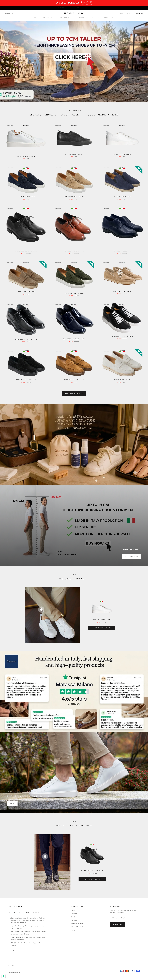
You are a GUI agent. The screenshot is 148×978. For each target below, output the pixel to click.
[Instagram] (13, 950)
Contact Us (74, 920)
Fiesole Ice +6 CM (122, 380)
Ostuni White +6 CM (122, 154)
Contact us (109, 18)
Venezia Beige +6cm (122, 291)
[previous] (6, 615)
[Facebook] (8, 950)
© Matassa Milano (15, 970)
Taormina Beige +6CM (74, 196)
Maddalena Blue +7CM (122, 251)
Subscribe (118, 924)
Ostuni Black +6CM (74, 154)
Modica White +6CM (26, 156)
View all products (74, 393)
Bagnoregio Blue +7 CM (74, 339)
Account (121, 13)
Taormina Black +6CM (26, 380)
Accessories (94, 18)
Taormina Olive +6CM (74, 293)
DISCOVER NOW (131, 556)
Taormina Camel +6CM (74, 380)
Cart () (139, 13)
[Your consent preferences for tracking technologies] (3, 976)
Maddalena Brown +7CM (74, 251)
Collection (65, 18)
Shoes (73, 910)
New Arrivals (49, 18)
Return (73, 930)
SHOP (12, 803)
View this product (101, 628)
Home (36, 18)
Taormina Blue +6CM (26, 196)
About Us (74, 914)
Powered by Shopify (14, 973)
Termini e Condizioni (77, 924)
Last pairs (79, 18)
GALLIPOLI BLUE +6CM (122, 196)
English (8, 13)
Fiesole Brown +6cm (26, 292)
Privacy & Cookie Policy (78, 927)
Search (129, 13)
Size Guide (74, 917)
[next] (141, 615)
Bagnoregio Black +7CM (26, 339)
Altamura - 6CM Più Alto (122, 336)
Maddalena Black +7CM (26, 251)
